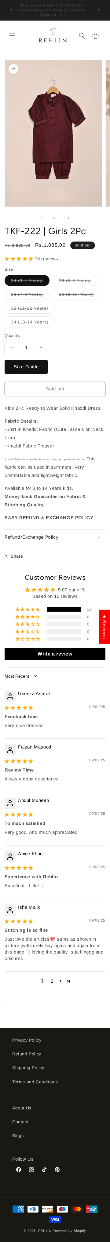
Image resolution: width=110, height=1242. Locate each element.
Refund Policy (26, 1053)
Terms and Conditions (35, 1081)
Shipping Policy (28, 1067)
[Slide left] (41, 218)
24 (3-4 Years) (30, 282)
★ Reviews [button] (104, 626)
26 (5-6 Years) (78, 282)
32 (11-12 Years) (33, 309)
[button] (12, 35)
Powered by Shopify (69, 1230)
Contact (20, 1121)
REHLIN (45, 1230)
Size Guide (26, 366)
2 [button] (52, 981)
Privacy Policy (26, 1040)
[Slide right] (68, 218)
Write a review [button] (55, 653)
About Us (21, 1107)
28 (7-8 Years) (30, 296)
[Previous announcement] (11, 10)
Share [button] (17, 556)
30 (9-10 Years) (79, 296)
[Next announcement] (98, 10)
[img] (19, 707)
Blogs (18, 1135)
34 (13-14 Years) (33, 323)
